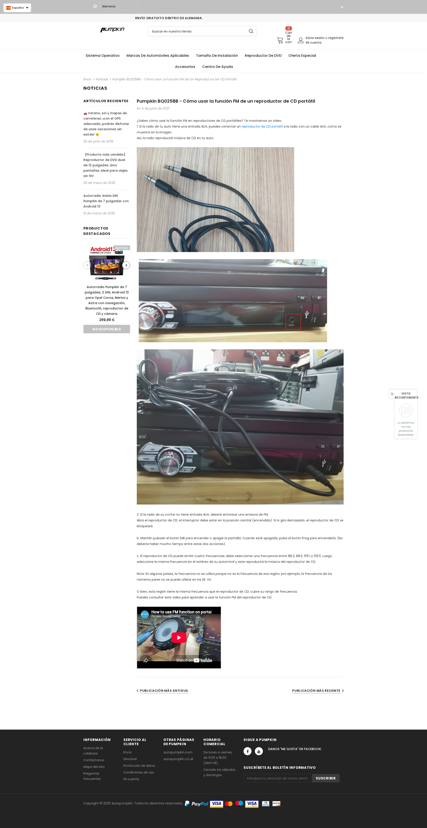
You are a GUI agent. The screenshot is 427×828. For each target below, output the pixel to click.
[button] (17, 8)
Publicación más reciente (316, 690)
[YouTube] (259, 751)
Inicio (87, 79)
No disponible (107, 329)
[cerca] (342, 7)
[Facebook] (248, 751)
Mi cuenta (313, 42)
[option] (106, 289)
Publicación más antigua (164, 690)
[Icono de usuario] (301, 40)
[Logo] (112, 30)
